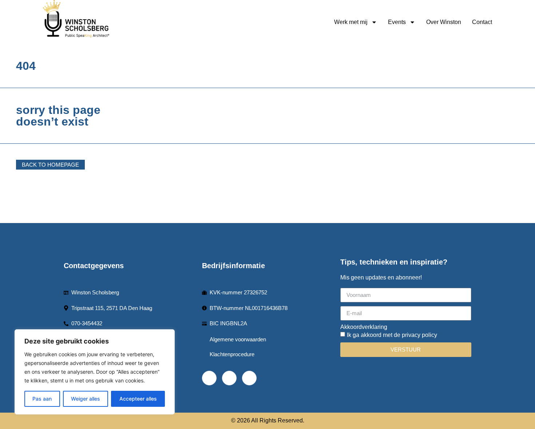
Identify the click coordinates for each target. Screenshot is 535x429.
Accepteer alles (138, 399)
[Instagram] (249, 378)
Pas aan (42, 399)
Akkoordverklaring (363, 327)
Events (397, 22)
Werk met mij (351, 22)
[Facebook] (209, 378)
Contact (482, 22)
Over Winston (443, 22)
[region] (95, 371)
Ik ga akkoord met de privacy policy (392, 335)
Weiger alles (85, 399)
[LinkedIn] (229, 378)
